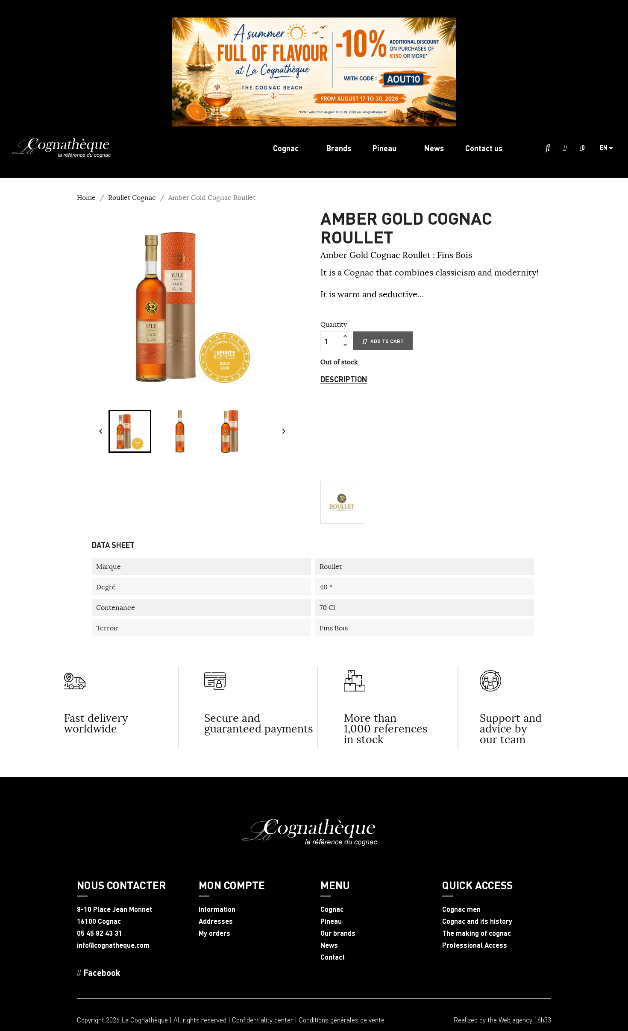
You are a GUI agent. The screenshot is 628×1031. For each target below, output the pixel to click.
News (329, 945)
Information (217, 909)
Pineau (331, 921)
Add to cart (387, 341)
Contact (332, 957)
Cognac (331, 909)
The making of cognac (476, 933)
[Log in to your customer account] (564, 148)
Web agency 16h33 (525, 1019)
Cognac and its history (477, 921)
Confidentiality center (262, 1019)
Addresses (216, 921)
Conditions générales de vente (341, 1019)
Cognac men (461, 909)
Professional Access (474, 945)
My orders (214, 933)
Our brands (337, 933)
